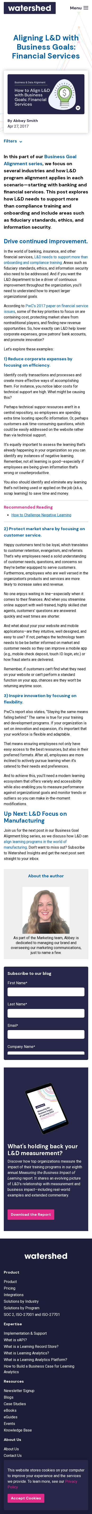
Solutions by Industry (21, 1301)
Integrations (14, 1295)
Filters (10, 141)
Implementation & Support (25, 1333)
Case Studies (15, 1404)
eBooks (10, 1410)
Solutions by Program (21, 1308)
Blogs (8, 1397)
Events (9, 1423)
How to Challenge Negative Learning (41, 515)
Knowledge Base (18, 1430)
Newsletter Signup (19, 1390)
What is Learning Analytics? (26, 1353)
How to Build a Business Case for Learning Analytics (39, 1369)
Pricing (9, 1288)
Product (10, 1281)
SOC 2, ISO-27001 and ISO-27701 (32, 1314)
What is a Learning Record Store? (31, 1346)
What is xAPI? (15, 1340)
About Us (11, 1449)
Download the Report (31, 1214)
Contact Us (13, 1455)
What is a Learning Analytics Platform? (35, 1359)
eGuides (10, 1417)
